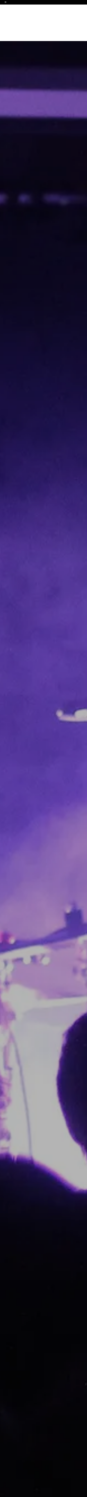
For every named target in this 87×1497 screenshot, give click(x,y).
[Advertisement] (43, 23)
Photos (43, 791)
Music (36, 791)
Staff (29, 791)
